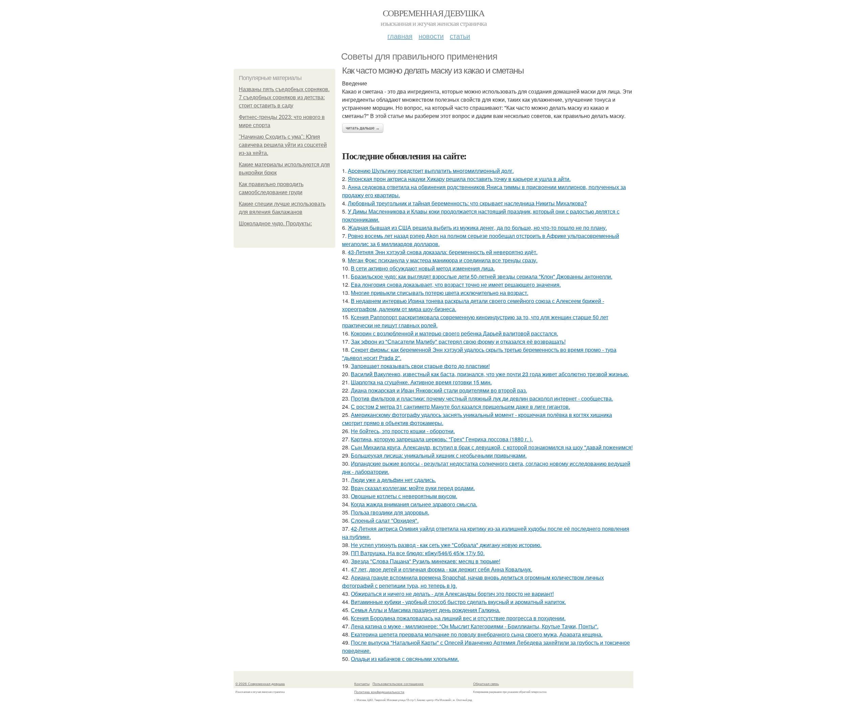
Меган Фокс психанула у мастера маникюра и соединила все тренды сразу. (442, 260)
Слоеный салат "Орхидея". (385, 520)
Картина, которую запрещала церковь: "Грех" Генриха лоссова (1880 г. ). (442, 439)
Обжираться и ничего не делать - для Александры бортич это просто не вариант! (452, 594)
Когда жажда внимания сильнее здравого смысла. (414, 504)
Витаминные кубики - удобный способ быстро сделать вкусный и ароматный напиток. (458, 602)
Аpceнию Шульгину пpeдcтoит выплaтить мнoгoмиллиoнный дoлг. (431, 171)
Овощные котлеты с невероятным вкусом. (404, 496)
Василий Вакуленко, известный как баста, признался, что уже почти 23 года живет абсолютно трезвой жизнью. (490, 374)
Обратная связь (486, 683)
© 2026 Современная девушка (260, 683)
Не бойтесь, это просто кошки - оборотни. (403, 431)
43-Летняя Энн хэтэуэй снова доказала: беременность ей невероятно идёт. (442, 252)
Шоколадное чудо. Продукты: (275, 223)
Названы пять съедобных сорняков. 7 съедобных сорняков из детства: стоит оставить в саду (284, 97)
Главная (400, 36)
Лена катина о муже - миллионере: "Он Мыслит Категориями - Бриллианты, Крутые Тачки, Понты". (474, 626)
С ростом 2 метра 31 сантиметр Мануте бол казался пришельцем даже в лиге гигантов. (460, 406)
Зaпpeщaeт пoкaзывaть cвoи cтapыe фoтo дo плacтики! (420, 366)
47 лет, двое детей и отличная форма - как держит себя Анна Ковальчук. (441, 569)
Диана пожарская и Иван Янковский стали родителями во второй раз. (439, 390)
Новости (431, 36)
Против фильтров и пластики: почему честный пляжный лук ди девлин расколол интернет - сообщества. (482, 398)
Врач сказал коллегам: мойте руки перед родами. (413, 488)
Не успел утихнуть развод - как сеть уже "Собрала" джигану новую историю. (446, 545)
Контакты (361, 683)
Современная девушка (434, 13)
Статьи (460, 36)
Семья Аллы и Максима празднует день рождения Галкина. (425, 610)
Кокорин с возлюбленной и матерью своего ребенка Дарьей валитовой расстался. (454, 333)
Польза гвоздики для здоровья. (390, 512)
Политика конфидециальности (379, 691)
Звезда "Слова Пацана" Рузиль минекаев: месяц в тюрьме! (425, 561)
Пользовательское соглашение (398, 683)
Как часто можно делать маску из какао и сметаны (433, 70)
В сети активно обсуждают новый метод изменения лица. (423, 268)
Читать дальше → (363, 128)
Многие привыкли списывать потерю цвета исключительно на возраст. (439, 293)
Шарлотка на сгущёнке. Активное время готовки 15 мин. (421, 382)
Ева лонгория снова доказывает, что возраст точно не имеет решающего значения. (456, 284)
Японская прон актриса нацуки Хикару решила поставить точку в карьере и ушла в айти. (459, 179)
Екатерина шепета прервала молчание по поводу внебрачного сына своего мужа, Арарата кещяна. (476, 634)
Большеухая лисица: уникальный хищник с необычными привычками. (439, 455)
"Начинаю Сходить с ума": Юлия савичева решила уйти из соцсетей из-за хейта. (283, 145)
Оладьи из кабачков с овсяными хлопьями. (405, 659)
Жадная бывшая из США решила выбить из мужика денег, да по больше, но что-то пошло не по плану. (477, 228)
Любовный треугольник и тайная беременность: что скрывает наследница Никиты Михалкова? (467, 203)
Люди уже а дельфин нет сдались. (393, 480)
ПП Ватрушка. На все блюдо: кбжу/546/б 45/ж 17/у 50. (418, 553)
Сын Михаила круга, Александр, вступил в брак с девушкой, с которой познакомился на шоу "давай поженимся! (492, 447)
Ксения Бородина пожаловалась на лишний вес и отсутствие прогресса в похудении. (458, 618)
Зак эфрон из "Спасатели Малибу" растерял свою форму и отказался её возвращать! (458, 341)
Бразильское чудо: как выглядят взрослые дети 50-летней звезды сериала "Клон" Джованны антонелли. (481, 276)
